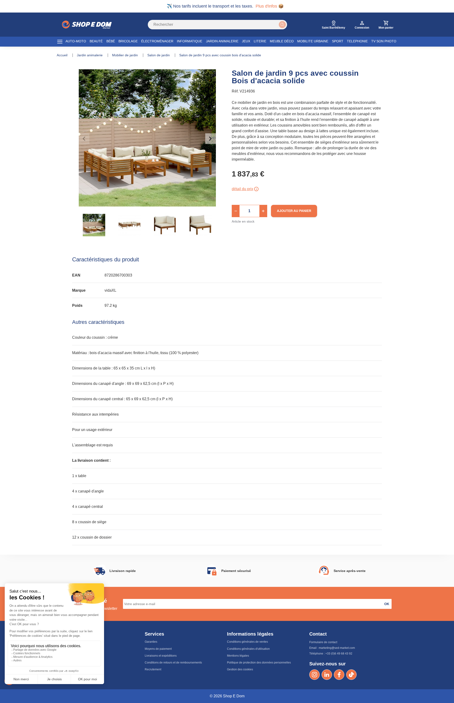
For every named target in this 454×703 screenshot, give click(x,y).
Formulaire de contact (323, 642)
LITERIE (260, 41)
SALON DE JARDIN (159, 55)
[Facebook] (339, 674)
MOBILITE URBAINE (312, 41)
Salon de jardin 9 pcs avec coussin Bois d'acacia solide (220, 55)
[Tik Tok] (351, 674)
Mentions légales (238, 655)
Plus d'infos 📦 (270, 6)
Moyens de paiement (158, 648)
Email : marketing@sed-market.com (332, 648)
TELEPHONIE (357, 41)
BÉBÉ (110, 41)
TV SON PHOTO (383, 41)
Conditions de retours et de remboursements (173, 662)
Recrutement (153, 669)
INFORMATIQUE (189, 41)
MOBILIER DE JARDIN (125, 55)
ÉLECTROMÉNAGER (157, 41)
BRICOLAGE (128, 41)
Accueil (62, 55)
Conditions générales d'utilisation (248, 648)
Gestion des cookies (240, 669)
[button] (236, 211)
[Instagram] (314, 674)
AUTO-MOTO (75, 41)
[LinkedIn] (327, 674)
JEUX (246, 41)
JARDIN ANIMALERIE (222, 41)
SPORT (337, 41)
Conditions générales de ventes (247, 641)
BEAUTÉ (96, 41)
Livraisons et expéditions (161, 655)
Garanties (151, 641)
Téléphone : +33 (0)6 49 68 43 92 (330, 653)
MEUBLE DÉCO (282, 41)
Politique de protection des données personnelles (259, 662)
